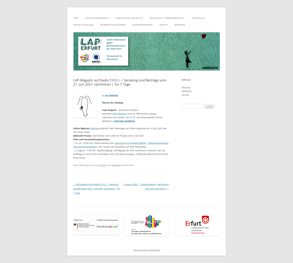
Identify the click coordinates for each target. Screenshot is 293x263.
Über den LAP (198, 18)
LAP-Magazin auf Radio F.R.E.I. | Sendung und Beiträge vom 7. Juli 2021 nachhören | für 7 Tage (96, 188)
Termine (185, 94)
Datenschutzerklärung (97, 18)
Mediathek (186, 91)
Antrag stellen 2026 (83, 25)
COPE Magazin (119, 113)
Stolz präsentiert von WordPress (146, 250)
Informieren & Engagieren (113, 25)
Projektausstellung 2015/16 (129, 18)
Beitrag (94, 128)
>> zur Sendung (110, 95)
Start (76, 18)
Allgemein (116, 165)
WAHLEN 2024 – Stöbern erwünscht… (167, 18)
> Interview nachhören (123, 121)
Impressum (179, 25)
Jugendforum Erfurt (142, 25)
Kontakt (163, 25)
